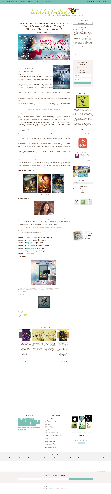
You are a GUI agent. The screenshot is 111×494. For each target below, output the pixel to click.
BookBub (41, 227)
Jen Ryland (47, 420)
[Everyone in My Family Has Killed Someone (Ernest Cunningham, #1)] (89, 168)
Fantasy (28, 420)
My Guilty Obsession (50, 439)
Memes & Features (33, 1)
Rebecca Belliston (32, 237)
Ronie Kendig (30, 242)
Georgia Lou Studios (68, 488)
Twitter (53, 227)
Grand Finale (30, 253)
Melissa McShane (31, 248)
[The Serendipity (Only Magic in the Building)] (84, 176)
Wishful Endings (51, 488)
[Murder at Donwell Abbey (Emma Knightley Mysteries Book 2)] (76, 172)
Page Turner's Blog (49, 443)
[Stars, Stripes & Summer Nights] (81, 168)
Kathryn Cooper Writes (50, 444)
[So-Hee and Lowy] (76, 176)
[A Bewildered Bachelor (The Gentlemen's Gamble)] (86, 169)
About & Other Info (12, 1)
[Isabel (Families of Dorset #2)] (86, 172)
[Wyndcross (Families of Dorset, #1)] (84, 172)
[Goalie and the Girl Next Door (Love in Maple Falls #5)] (79, 172)
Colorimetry (47, 423)
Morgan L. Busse (31, 239)
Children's (24, 418)
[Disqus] (44, 384)
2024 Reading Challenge (83, 152)
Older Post (64, 361)
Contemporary (21, 420)
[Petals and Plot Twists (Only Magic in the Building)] (81, 176)
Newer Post (24, 361)
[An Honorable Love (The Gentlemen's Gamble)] (84, 169)
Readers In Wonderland (50, 441)
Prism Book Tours (46, 1)
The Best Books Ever (50, 438)
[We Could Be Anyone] (79, 169)
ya (24, 429)
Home (2, 1)
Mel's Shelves (48, 430)
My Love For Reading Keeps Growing (54, 435)
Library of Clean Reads (50, 446)
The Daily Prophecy (49, 427)
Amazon (38, 109)
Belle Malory (29, 247)
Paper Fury (47, 436)
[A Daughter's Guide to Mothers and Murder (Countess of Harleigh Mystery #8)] (74, 176)
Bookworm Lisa (48, 433)
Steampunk (20, 425)
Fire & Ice (47, 429)
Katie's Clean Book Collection (52, 432)
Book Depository (55, 109)
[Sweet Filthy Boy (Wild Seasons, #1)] (76, 169)
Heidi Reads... (48, 424)
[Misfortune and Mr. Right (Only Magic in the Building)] (79, 176)
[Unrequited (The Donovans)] (81, 172)
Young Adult (36, 427)
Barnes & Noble (45, 109)
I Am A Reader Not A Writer (51, 421)
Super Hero (27, 425)
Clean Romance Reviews (50, 447)
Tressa (81, 154)
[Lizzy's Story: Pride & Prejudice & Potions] (74, 168)
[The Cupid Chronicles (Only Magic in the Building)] (86, 176)
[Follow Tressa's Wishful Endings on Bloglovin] (81, 443)
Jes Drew (28, 240)
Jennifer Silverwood (32, 250)
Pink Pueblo (58, 484)
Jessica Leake (30, 245)
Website (28, 227)
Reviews (22, 1)
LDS (39, 420)
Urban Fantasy (28, 427)
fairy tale (20, 429)
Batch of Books (48, 426)
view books (88, 160)
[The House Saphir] (74, 172)
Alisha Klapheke (30, 243)
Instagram (59, 227)
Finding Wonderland (49, 418)
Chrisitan (31, 418)
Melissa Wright (31, 251)
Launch (28, 235)
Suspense (33, 425)
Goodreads (31, 109)
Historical (34, 420)
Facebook (47, 227)
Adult (19, 418)
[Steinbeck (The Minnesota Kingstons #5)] (89, 172)
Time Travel (21, 427)
